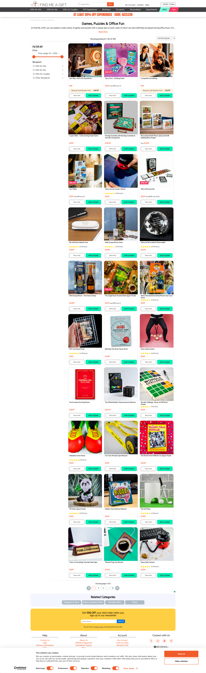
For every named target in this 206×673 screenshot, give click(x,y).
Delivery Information (45, 645)
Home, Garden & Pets (93, 602)
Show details (129, 668)
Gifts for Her (40, 70)
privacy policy (99, 627)
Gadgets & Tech (71, 602)
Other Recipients (42, 78)
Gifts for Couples (42, 74)
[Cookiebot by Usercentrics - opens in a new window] (20, 668)
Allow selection (181, 661)
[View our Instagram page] (158, 641)
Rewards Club (122, 645)
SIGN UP (121, 621)
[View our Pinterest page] (164, 641)
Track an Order (122, 643)
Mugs (134, 602)
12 (113, 588)
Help (147, 5)
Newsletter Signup (84, 645)
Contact (140, 5)
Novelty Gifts (114, 602)
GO (110, 4)
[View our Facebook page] (151, 641)
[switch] (73, 668)
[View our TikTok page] (171, 641)
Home (32, 20)
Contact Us (45, 640)
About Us (84, 640)
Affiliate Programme (83, 643)
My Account (130, 5)
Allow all (181, 654)
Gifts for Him (40, 66)
